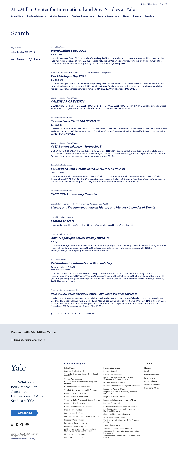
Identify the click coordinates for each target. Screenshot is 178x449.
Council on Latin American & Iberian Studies (82, 400)
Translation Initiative (111, 425)
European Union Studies (74, 420)
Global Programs (59, 16)
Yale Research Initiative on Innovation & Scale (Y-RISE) (121, 436)
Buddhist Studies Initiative (75, 371)
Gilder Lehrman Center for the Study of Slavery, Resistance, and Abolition (80, 430)
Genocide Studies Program (75, 427)
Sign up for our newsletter (28, 340)
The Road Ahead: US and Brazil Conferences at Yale (121, 421)
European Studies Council (74, 413)
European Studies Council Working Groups (81, 416)
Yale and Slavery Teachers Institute (117, 429)
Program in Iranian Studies (114, 397)
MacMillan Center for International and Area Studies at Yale (73, 9)
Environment (149, 378)
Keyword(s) (16, 48)
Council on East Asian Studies (76, 397)
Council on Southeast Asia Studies (78, 407)
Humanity (148, 368)
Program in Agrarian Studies (114, 389)
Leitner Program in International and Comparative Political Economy (118, 378)
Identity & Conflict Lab (73, 437)
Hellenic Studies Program (74, 434)
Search (21, 59)
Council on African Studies (75, 393)
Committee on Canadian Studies (77, 387)
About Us (16, 16)
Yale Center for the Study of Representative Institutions (121, 432)
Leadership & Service (152, 388)
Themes (148, 363)
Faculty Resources (107, 16)
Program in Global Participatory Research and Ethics (120, 392)
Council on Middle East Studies (76, 403)
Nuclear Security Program (114, 382)
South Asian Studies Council (114, 418)
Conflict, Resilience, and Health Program (80, 390)
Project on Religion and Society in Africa (119, 400)
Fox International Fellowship (75, 423)
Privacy (32, 439)
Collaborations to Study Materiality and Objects (80, 382)
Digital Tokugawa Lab (73, 410)
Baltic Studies (69, 368)
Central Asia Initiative (73, 379)
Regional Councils (36, 16)
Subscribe (25, 413)
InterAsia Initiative (111, 371)
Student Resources (82, 16)
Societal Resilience (152, 385)
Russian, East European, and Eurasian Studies (121, 407)
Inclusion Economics (111, 368)
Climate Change (150, 381)
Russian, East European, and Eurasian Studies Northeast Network (121, 410)
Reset (38, 59)
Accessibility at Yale (19, 439)
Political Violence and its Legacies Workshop (121, 386)
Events (137, 16)
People (148, 16)
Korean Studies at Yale (112, 375)
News (126, 16)
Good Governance (151, 375)
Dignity (147, 371)
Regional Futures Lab (111, 403)
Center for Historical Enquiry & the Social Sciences (81, 375)
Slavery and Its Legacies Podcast (116, 414)
